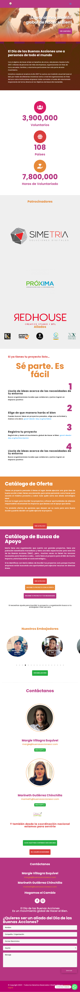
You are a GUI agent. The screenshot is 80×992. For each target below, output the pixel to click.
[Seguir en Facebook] (37, 900)
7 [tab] (34, 665)
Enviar (69, 970)
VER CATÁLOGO (40, 526)
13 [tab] (51, 665)
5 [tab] (28, 665)
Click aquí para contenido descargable (40, 843)
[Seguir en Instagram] (42, 900)
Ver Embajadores (40, 673)
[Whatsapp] (74, 987)
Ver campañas (65, 31)
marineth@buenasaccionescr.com (40, 799)
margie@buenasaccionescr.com (40, 744)
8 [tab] (37, 665)
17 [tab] (63, 665)
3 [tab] (22, 665)
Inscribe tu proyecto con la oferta (40, 587)
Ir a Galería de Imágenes (40, 852)
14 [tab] (54, 665)
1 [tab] (16, 665)
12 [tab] (48, 665)
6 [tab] (31, 665)
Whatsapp (39, 750)
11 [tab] (45, 665)
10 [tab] (42, 665)
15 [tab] (57, 665)
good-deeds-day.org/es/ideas (37, 419)
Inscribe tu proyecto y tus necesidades (40, 596)
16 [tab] (60, 665)
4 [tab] (25, 665)
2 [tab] (19, 665)
